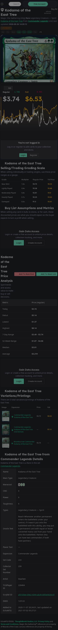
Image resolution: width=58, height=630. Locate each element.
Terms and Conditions (10, 624)
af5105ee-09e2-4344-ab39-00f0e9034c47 (36, 594)
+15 (40, 32)
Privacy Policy (44, 621)
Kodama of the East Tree (12, 21)
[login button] (52, 4)
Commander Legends (38, 21)
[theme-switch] (24, 4)
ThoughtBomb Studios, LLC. (26, 621)
